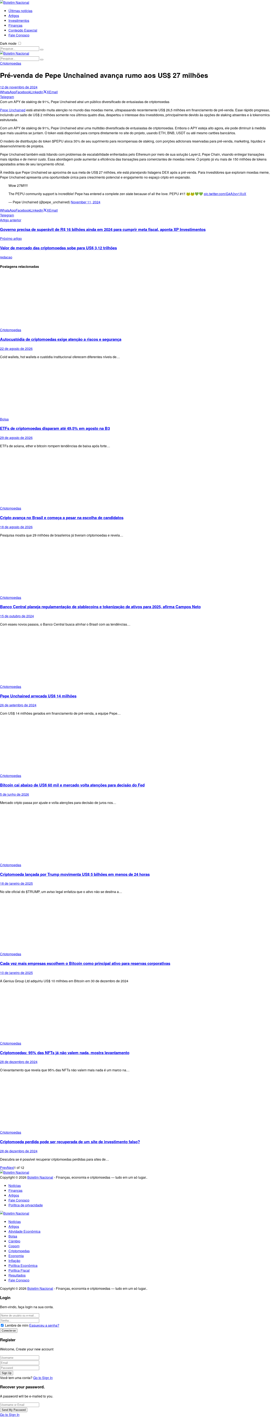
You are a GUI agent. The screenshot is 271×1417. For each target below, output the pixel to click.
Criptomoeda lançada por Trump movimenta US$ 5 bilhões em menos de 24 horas (75, 874)
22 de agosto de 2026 (16, 348)
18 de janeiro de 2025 (16, 883)
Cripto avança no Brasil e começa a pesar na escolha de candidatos (61, 517)
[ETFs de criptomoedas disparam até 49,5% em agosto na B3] (135, 390)
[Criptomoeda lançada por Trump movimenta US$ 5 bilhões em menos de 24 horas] (135, 835)
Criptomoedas (10, 63)
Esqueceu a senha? (44, 1325)
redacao (6, 257)
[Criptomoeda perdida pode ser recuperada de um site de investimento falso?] (135, 1103)
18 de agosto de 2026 (16, 526)
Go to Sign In (43, 1377)
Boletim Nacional (40, 1177)
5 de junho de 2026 (14, 794)
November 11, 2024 (85, 202)
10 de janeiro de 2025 (16, 972)
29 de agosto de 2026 (16, 437)
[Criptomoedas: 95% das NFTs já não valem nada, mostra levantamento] (135, 1014)
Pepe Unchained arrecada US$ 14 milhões (38, 696)
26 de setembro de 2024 (18, 705)
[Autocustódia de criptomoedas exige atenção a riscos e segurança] (135, 300)
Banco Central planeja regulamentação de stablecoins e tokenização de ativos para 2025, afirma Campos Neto (100, 606)
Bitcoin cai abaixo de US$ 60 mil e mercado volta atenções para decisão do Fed (72, 785)
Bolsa (4, 419)
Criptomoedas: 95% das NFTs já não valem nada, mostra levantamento (64, 1052)
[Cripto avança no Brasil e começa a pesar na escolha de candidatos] (135, 479)
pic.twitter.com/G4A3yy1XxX (225, 193)
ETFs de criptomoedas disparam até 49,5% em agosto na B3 (55, 428)
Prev (3, 1167)
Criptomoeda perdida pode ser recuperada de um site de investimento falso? (70, 1141)
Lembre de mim (16, 1325)
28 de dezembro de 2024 (18, 1061)
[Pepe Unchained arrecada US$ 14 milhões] (135, 657)
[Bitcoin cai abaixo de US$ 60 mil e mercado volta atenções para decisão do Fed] (135, 746)
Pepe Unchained (12, 110)
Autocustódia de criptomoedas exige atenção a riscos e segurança (60, 339)
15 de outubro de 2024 (17, 615)
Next (10, 1167)
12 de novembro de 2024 (18, 87)
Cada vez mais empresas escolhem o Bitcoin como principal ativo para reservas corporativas (85, 963)
